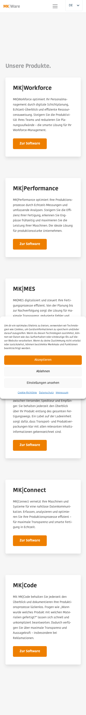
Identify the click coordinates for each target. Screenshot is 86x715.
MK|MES (24, 289)
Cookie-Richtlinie (27, 392)
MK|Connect (29, 490)
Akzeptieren (43, 360)
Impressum (62, 392)
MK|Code (25, 586)
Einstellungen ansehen (43, 383)
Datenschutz (46, 392)
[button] (55, 6)
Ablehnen (43, 371)
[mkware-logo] (12, 6)
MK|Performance (35, 189)
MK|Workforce (32, 88)
